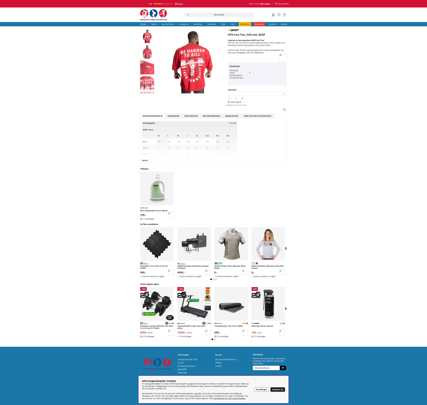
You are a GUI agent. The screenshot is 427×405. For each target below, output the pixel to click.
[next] (286, 248)
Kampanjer (259, 24)
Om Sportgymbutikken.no (226, 359)
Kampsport (184, 24)
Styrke (154, 24)
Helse (223, 24)
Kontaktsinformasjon (186, 366)
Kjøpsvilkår (182, 369)
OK (283, 368)
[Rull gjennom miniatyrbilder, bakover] (149, 31)
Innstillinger (261, 389)
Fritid (232, 24)
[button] (166, 4)
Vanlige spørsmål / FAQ (187, 359)
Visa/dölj (232, 123)
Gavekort (272, 24)
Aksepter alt (277, 389)
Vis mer (144, 160)
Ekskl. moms (254, 4)
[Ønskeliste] (279, 14)
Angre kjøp (182, 372)
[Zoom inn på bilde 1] (192, 61)
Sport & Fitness (167, 24)
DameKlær (198, 24)
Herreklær (211, 24)
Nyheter (284, 24)
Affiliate (218, 363)
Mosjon (143, 24)
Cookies (218, 366)
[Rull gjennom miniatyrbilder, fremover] (149, 91)
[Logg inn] (273, 14)
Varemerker (245, 24)
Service (181, 363)
